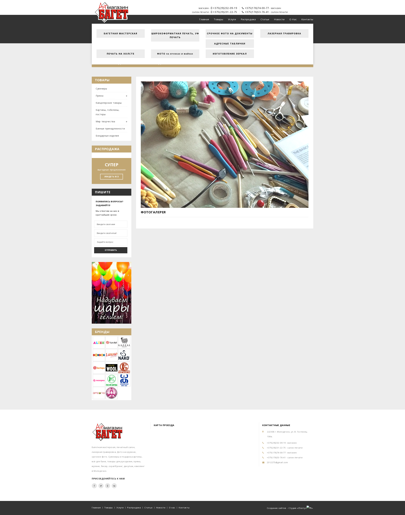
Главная (204, 19)
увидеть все (111, 176)
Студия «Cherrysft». (301, 508)
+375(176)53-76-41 (256, 12)
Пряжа (99, 95)
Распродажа (248, 19)
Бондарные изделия (107, 135)
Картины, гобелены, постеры (107, 112)
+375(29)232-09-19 (224, 8)
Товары (218, 19)
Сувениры (101, 88)
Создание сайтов (276, 508)
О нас (293, 19)
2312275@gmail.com (277, 462)
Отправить (111, 250)
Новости (279, 19)
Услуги (232, 19)
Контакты (307, 19)
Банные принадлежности (110, 128)
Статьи (265, 19)
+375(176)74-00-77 (256, 8)
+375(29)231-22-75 (224, 12)
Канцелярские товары (109, 102)
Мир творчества (105, 121)
